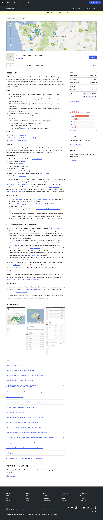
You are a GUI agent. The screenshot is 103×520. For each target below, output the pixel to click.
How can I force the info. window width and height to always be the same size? (30, 437)
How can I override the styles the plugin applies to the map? (24, 427)
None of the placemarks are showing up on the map (21, 407)
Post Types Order (17, 199)
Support (94, 65)
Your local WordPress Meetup (32, 289)
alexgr (22, 163)
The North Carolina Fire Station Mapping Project (23, 138)
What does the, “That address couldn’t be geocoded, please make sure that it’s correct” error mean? (22, 386)
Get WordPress (95, 2)
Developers (46, 498)
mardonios (22, 176)
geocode (86, 93)
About (8, 493)
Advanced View (74, 101)
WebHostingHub (37, 159)
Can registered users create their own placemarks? (21, 443)
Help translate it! (63, 12)
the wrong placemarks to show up (43, 199)
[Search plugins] (23, 18)
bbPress (83, 498)
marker (88, 96)
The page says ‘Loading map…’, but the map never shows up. (24, 392)
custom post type (22, 77)
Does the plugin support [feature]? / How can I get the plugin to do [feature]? (29, 375)
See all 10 (94, 89)
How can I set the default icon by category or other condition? (25, 417)
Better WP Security (17, 204)
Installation (28, 65)
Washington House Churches (17, 140)
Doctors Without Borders (13, 279)
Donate (64, 498)
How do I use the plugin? (13, 365)
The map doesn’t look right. (14, 397)
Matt (82, 495)
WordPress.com (85, 493)
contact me (16, 265)
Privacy (8, 500)
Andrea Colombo (24, 171)
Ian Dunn (20, 58)
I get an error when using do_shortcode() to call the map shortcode (26, 432)
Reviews (18, 65)
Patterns (27, 500)
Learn (44, 493)
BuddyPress (84, 500)
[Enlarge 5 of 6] (63, 324)
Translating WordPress (53, 182)
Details (10, 65)
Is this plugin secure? (12, 453)
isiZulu (23, 509)
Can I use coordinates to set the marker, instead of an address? (25, 402)
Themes (27, 495)
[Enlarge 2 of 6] (43, 309)
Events (63, 495)
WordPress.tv (47, 500)
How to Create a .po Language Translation (19, 184)
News (7, 495)
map (84, 96)
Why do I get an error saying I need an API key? (20, 380)
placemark (93, 96)
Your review (73, 130)
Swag (63, 500)
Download (93, 57)
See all (95, 130)
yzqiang (23, 161)
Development (39, 65)
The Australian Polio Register (17, 135)
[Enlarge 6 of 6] (63, 343)
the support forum (54, 187)
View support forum (75, 144)
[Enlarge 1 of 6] (23, 309)
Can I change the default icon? (15, 412)
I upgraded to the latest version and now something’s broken (24, 448)
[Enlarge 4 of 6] (63, 309)
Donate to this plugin (76, 160)
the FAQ (44, 152)
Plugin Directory (10, 8)
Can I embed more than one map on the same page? (22, 422)
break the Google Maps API (38, 204)
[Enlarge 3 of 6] (43, 334)
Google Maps (92, 93)
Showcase (27, 493)
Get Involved (64, 493)
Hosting (8, 498)
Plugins (27, 498)
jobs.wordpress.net (21, 292)
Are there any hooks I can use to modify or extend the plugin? (24, 458)
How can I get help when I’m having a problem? (20, 370)
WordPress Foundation (32, 279)
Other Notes (25, 128)
